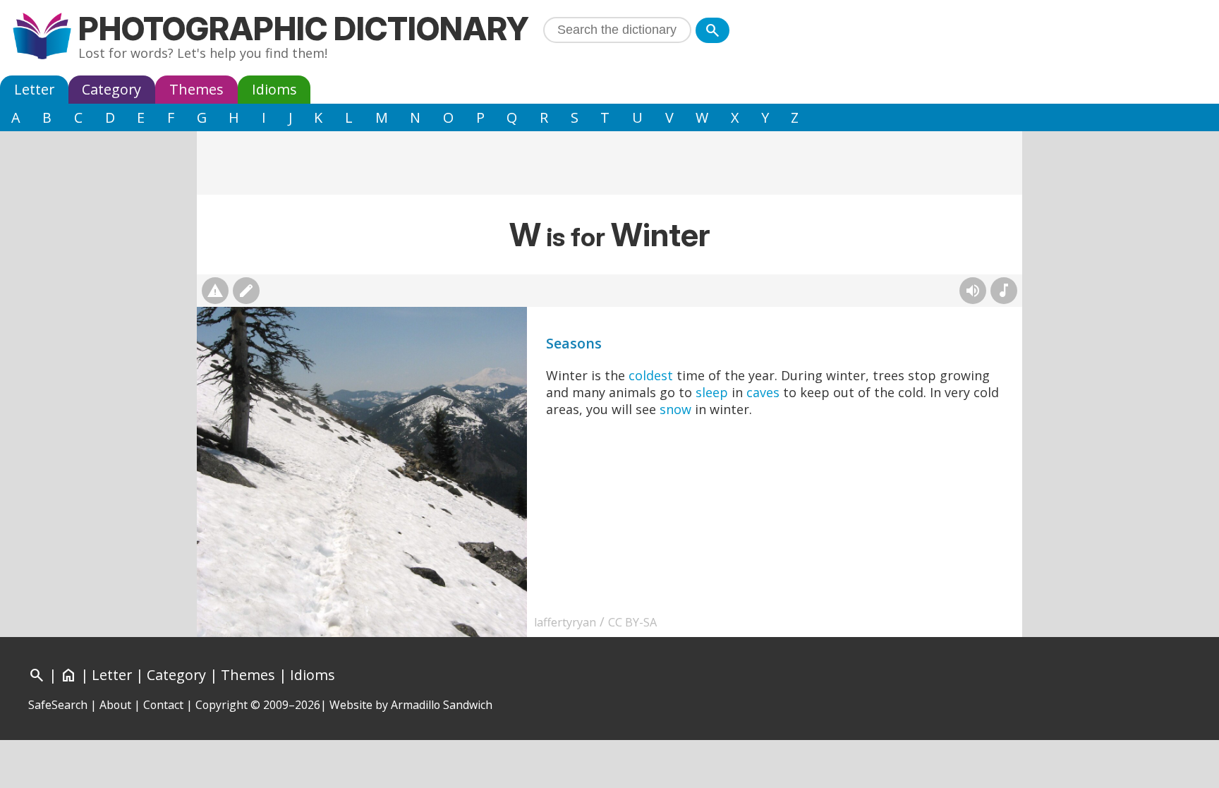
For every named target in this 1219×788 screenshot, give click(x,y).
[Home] (42, 38)
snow (675, 409)
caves (763, 392)
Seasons (574, 343)
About (115, 705)
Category (111, 89)
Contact (163, 705)
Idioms (274, 89)
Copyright (221, 705)
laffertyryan (565, 622)
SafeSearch (57, 705)
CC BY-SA (632, 622)
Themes (196, 89)
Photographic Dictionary (303, 28)
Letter (34, 89)
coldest (651, 375)
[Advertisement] (609, 163)
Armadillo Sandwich (441, 705)
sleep (712, 392)
